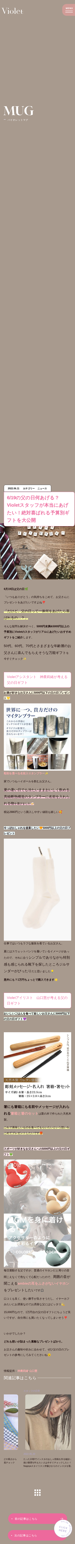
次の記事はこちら (25, 1535)
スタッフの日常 (13, 1391)
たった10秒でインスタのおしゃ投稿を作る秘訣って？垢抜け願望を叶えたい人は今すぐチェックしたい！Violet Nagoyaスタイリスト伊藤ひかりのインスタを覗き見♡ (32, 1462)
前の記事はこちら (26, 1519)
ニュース (69, 1391)
